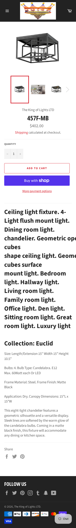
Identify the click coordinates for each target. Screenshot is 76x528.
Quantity (10, 144)
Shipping (21, 132)
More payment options (37, 191)
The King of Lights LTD (27, 507)
